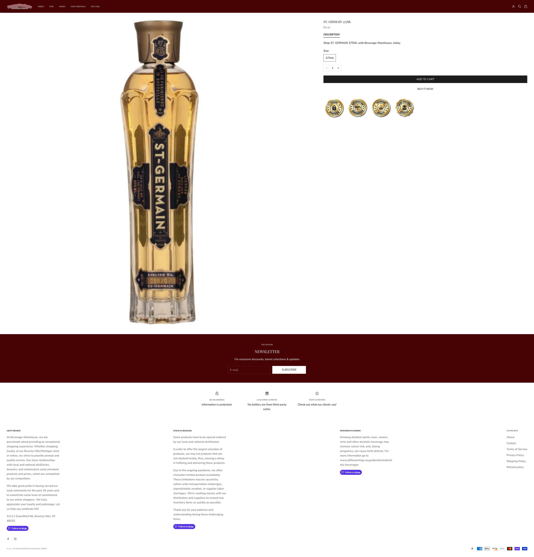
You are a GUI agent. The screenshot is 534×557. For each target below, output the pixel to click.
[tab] (331, 35)
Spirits (41, 6)
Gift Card (95, 6)
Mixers (62, 6)
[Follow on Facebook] (8, 539)
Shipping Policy (516, 461)
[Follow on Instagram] (15, 539)
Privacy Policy (515, 455)
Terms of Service (517, 449)
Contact (511, 443)
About (510, 437)
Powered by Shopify (39, 549)
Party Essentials (78, 6)
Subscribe (289, 370)
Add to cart (425, 79)
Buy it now (425, 89)
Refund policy (515, 467)
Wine (51, 6)
